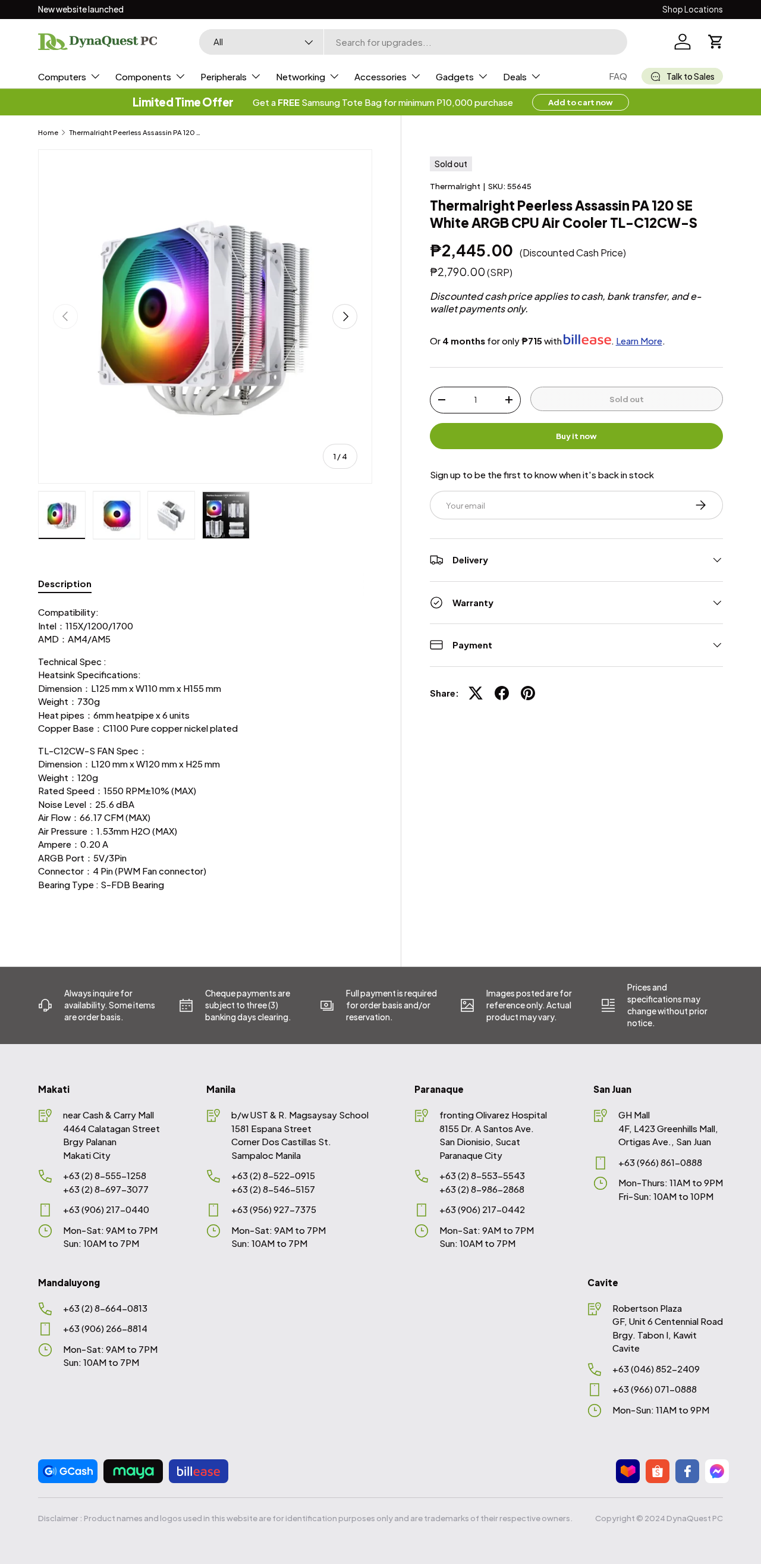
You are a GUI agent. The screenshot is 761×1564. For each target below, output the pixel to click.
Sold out (626, 398)
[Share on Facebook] (502, 693)
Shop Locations (692, 9)
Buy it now (576, 436)
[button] (716, 42)
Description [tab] (65, 583)
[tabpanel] (205, 760)
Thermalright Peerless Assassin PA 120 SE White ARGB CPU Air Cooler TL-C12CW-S (136, 132)
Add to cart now (580, 102)
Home (48, 132)
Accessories (380, 76)
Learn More (639, 340)
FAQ (618, 76)
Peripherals (223, 76)
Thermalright (455, 186)
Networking (300, 76)
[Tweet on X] (476, 693)
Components (143, 76)
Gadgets (455, 76)
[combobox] (413, 42)
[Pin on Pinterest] (528, 693)
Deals (515, 76)
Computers (62, 76)
